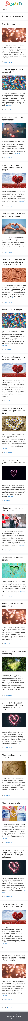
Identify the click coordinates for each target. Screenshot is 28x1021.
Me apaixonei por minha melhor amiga (12, 509)
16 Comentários (8, 157)
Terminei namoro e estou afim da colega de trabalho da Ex (13, 410)
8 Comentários (8, 596)
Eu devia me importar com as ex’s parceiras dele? (13, 358)
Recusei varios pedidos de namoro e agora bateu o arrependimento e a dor (13, 262)
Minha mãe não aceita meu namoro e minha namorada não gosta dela (13, 957)
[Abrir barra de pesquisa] (25, 9)
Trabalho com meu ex (11, 24)
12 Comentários (8, 349)
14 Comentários (8, 795)
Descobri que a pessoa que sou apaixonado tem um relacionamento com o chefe (14, 706)
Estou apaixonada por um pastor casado (13, 118)
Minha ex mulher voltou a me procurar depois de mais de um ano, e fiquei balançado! (13, 853)
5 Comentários (8, 842)
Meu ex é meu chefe (11, 803)
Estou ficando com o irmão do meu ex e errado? (13, 215)
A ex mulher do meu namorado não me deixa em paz (12, 167)
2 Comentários (8, 62)
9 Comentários (8, 252)
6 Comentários (8, 110)
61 (8, 1007)
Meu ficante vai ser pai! (12, 310)
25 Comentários (8, 896)
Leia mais (13, 58)
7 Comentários (8, 644)
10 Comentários (8, 206)
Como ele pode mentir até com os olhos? (13, 71)
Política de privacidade (16, 1014)
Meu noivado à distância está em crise (12, 605)
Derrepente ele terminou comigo (12, 559)
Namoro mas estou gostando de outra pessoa (13, 461)
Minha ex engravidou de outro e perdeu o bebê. (12, 905)
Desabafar (18, 1016)
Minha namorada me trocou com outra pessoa (14, 652)
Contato (8, 1014)
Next (12, 1007)
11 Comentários (8, 302)
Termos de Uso (11, 1016)
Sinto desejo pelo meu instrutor (11, 756)
